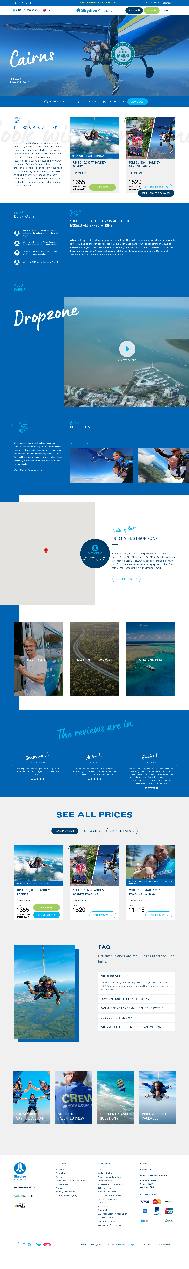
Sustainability (104, 1210)
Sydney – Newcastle (65, 1192)
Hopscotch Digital (127, 1245)
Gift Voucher (45, 915)
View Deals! (137, 102)
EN (48, 10)
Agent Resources (106, 1221)
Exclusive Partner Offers (109, 1195)
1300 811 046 (160, 185)
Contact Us (145, 1170)
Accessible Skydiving (108, 1192)
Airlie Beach (61, 1170)
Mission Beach (63, 1184)
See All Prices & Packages (156, 193)
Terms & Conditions (107, 1199)
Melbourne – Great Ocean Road (71, 1181)
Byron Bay (61, 1173)
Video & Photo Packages (110, 1184)
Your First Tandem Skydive (111, 1177)
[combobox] (46, 10)
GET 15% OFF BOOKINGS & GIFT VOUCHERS (94, 3)
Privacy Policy (104, 1207)
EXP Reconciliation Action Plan (112, 1214)
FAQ (100, 1170)
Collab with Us (105, 1173)
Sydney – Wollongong (66, 1195)
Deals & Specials (106, 1181)
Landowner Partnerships (109, 1225)
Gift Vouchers (104, 1188)
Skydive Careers (105, 1218)
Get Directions (125, 579)
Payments (103, 1203)
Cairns (59, 1177)
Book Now (102, 187)
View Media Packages (26, 470)
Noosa (59, 1188)
